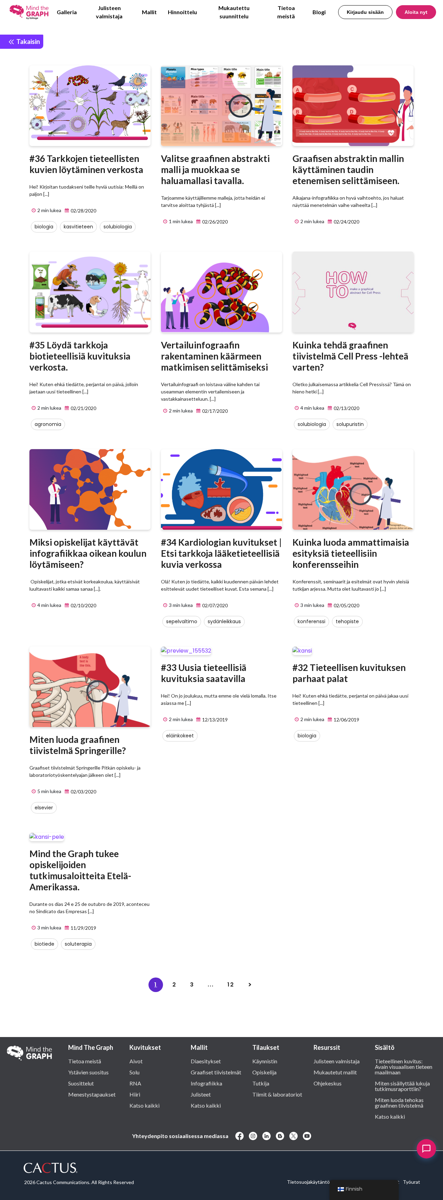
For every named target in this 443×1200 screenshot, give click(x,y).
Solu (134, 1072)
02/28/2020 (83, 210)
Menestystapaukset (92, 1094)
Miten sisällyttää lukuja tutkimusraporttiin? (402, 1086)
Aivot (136, 1061)
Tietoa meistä (286, 11)
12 (230, 985)
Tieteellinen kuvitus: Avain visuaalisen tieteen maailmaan (403, 1066)
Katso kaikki (144, 1105)
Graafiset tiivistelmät (216, 1072)
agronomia (48, 424)
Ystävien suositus (88, 1072)
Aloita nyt (416, 12)
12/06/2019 (346, 719)
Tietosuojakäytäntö (308, 1182)
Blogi (319, 12)
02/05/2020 (346, 605)
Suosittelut (81, 1083)
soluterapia (78, 943)
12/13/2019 (214, 719)
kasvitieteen (78, 226)
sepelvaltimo (181, 621)
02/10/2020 (83, 605)
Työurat (411, 1182)
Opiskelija (264, 1072)
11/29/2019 (83, 928)
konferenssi (311, 621)
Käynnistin (264, 1061)
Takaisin (27, 41)
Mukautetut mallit (335, 1072)
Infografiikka (206, 1083)
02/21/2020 (83, 408)
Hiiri (134, 1094)
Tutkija (260, 1083)
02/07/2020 (214, 605)
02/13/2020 (346, 408)
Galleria (67, 12)
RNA (135, 1083)
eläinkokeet (180, 735)
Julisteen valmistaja (109, 11)
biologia (44, 226)
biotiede (44, 943)
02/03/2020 (83, 791)
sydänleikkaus (224, 621)
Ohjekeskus (328, 1083)
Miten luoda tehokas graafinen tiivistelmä (399, 1102)
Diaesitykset (206, 1061)
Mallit (149, 12)
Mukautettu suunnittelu (234, 11)
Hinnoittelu (182, 12)
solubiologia (117, 226)
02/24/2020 (346, 222)
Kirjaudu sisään (365, 12)
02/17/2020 (214, 411)
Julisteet (201, 1094)
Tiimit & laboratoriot (277, 1094)
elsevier (44, 807)
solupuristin (350, 424)
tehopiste (347, 621)
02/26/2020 (214, 222)
